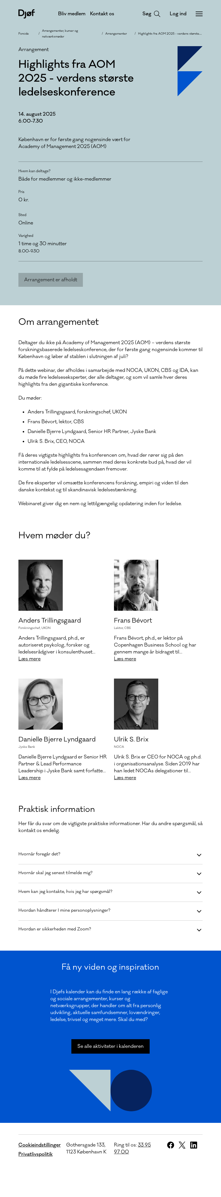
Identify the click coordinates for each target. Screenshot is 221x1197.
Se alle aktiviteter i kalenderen (110, 1046)
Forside (23, 34)
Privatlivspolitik (35, 1154)
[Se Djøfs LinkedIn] (193, 1145)
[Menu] (199, 14)
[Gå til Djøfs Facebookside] (170, 1145)
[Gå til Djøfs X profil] (182, 1145)
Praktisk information (56, 809)
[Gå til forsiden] (26, 13)
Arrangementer (116, 34)
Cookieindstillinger (39, 1145)
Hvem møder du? (54, 536)
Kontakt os (102, 14)
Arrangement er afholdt (50, 280)
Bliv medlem (71, 14)
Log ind (178, 14)
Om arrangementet (58, 322)
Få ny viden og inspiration (110, 967)
